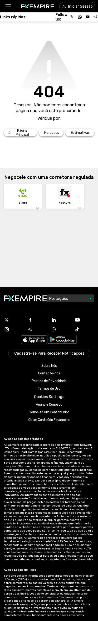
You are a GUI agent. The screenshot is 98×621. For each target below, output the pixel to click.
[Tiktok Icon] (84, 329)
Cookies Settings (49, 396)
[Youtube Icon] (84, 320)
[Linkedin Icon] (61, 320)
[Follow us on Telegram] (95, 17)
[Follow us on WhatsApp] (80, 17)
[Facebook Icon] (37, 320)
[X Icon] (14, 320)
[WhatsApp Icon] (61, 329)
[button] (8, 6)
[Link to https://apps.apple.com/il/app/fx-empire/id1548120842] (34, 340)
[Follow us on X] (72, 17)
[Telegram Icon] (37, 329)
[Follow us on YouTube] (87, 17)
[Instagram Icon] (14, 329)
